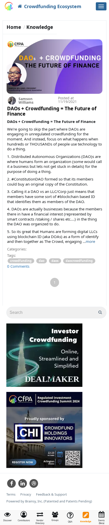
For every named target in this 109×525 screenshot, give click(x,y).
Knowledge (39, 27)
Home (14, 27)
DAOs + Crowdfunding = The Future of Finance (51, 111)
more (90, 241)
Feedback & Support (51, 494)
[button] (23, 516)
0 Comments (18, 266)
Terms (10, 494)
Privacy (25, 494)
